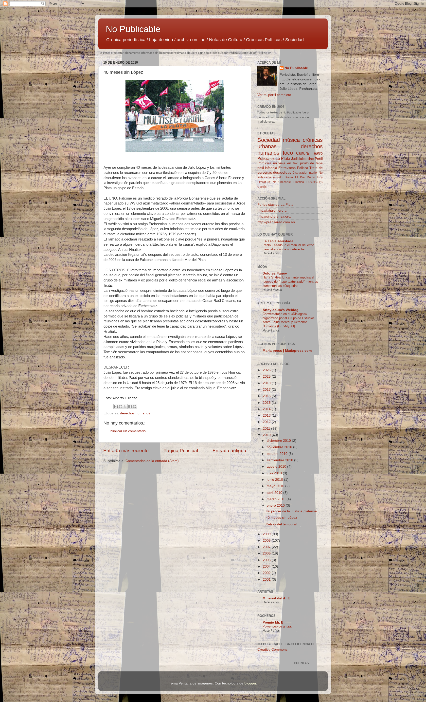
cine (310, 159)
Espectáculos (314, 182)
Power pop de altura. (277, 626)
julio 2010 (275, 473)
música (291, 140)
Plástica (298, 182)
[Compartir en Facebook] (129, 406)
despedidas (282, 172)
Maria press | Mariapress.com (287, 350)
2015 (267, 403)
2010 (267, 435)
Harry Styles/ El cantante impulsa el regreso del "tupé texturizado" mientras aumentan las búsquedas (290, 281)
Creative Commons (272, 649)
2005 (267, 560)
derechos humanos (135, 413)
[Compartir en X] (125, 406)
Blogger (250, 683)
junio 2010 (275, 479)
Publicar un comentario (128, 431)
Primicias (264, 163)
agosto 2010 (277, 466)
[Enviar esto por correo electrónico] (115, 406)
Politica (302, 168)
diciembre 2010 (279, 441)
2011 (267, 428)
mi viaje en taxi (285, 163)
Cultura (302, 153)
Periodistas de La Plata (275, 204)
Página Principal (180, 450)
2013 (267, 415)
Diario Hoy (315, 177)
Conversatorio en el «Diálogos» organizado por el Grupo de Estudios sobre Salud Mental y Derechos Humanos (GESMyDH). (289, 320)
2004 (267, 566)
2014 (267, 409)
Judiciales (298, 159)
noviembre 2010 (280, 447)
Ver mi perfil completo (274, 95)
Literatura (263, 182)
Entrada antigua (229, 450)
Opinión (261, 186)
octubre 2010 (277, 454)
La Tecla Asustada (278, 241)
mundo (278, 177)
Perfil (319, 159)
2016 (267, 396)
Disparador (299, 172)
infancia (271, 168)
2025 (267, 376)
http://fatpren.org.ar (272, 210)
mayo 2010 (276, 486)
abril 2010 (275, 493)
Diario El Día (295, 177)
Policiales (266, 158)
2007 (267, 547)
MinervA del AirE (276, 598)
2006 (267, 553)
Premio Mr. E (273, 622)
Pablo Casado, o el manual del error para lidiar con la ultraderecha (288, 247)
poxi (260, 168)
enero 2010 (276, 505)
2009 (267, 534)
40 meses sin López (281, 517)
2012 (267, 422)
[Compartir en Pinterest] (134, 406)
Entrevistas (287, 168)
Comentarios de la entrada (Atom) (152, 461)
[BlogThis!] (120, 406)
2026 (267, 370)
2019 (267, 383)
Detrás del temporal (281, 524)
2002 (267, 573)
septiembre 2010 (280, 460)
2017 (267, 389)
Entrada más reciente (126, 450)
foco (288, 153)
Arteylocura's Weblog (281, 310)
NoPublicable (282, 182)
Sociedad (268, 140)
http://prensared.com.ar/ (276, 222)
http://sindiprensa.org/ (274, 216)
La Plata (283, 158)
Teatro (317, 153)
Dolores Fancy (275, 273)
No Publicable (133, 29)
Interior (313, 172)
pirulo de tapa (311, 163)
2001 (267, 579)
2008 (267, 540)
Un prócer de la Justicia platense (291, 511)
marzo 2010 (276, 499)
